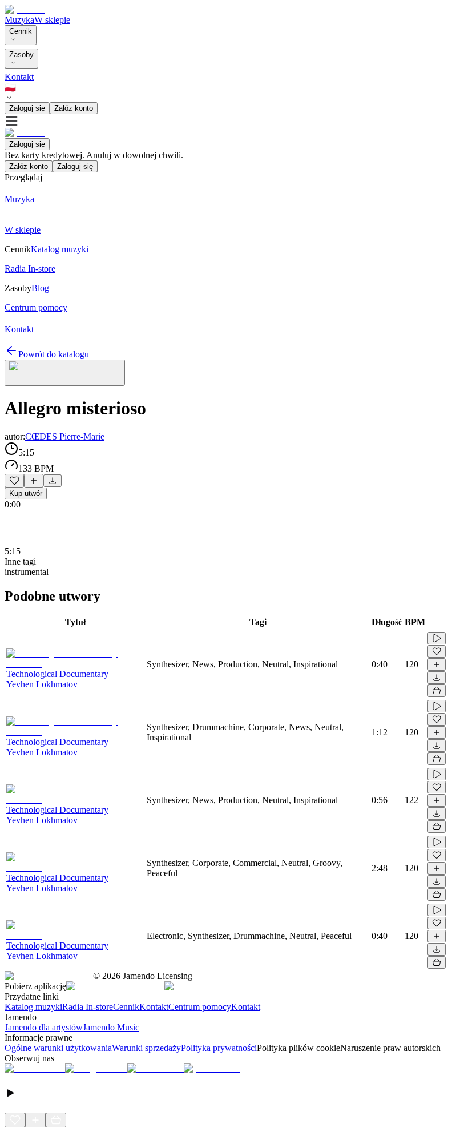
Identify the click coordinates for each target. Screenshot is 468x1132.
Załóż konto (73, 108)
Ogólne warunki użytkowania (58, 1048)
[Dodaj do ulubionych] (14, 481)
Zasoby (21, 54)
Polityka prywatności (219, 1048)
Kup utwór (25, 493)
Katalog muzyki (33, 1007)
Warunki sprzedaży (146, 1048)
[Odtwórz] (436, 638)
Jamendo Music (111, 1027)
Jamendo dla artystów (44, 1027)
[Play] (65, 373)
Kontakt (19, 77)
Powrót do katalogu (53, 354)
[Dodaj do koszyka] (436, 690)
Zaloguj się (27, 108)
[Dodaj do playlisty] (33, 481)
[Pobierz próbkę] (52, 480)
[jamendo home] (25, 9)
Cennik (20, 31)
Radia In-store (87, 1007)
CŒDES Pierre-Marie (64, 436)
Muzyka (19, 20)
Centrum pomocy (199, 1007)
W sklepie (52, 20)
